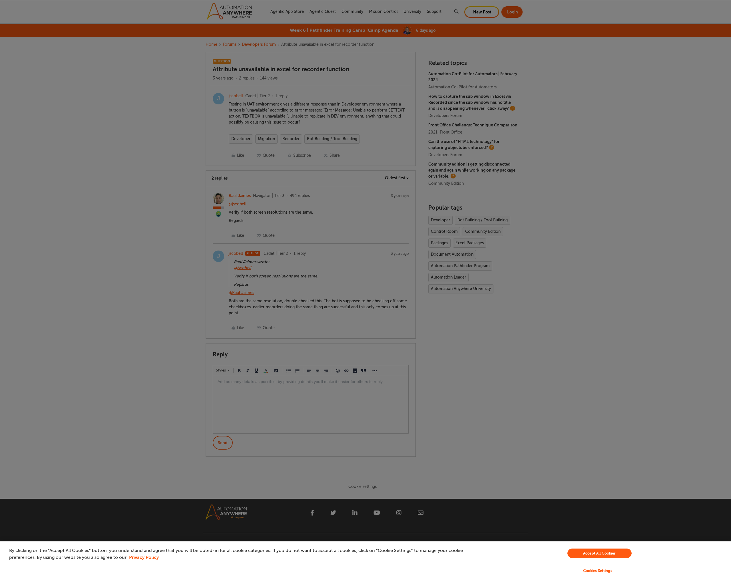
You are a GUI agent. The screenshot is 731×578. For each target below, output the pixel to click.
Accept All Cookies (599, 553)
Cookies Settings (597, 571)
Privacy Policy (144, 557)
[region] (365, 559)
